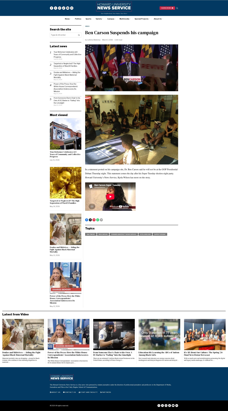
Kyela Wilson (145, 234)
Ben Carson (103, 234)
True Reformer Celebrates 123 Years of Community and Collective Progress (67, 54)
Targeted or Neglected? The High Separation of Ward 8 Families (64, 202)
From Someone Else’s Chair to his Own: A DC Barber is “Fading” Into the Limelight (67, 100)
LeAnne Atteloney (93, 40)
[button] (79, 35)
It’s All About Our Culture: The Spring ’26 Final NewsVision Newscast (203, 353)
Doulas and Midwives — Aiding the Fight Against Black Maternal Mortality (67, 74)
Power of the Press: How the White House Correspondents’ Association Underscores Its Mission (65, 299)
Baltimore (91, 234)
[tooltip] (51, 8)
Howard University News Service (123, 234)
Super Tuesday (160, 234)
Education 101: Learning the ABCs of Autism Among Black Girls (159, 353)
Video (87, 26)
